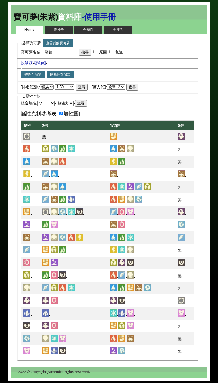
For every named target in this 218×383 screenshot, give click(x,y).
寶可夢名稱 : (32, 52)
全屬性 (88, 29)
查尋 (81, 87)
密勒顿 (40, 63)
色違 (119, 52)
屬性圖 (71, 113)
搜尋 (85, 52)
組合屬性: (29, 103)
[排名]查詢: (30, 86)
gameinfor (55, 371)
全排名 (118, 29)
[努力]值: (99, 86)
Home (29, 29)
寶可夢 (59, 29)
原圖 (103, 52)
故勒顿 (27, 63)
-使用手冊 (99, 16)
